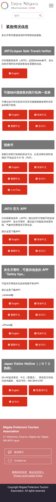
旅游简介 (19, 452)
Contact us (20, 460)
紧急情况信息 (19, 472)
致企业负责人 (36, 472)
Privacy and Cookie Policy (28, 475)
